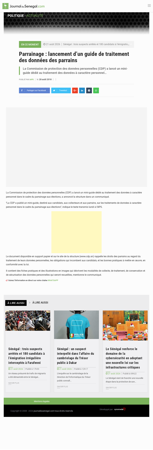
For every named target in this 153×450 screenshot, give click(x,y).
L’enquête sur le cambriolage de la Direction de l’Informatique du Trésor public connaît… (74, 377)
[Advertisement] (76, 232)
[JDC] (23, 6)
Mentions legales (41, 401)
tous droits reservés (64, 411)
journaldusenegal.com (44, 411)
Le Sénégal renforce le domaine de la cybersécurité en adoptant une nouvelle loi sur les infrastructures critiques (124, 358)
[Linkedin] (82, 90)
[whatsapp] (96, 90)
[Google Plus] (75, 90)
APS (32, 79)
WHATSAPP (53, 280)
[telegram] (89, 90)
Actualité (34, 16)
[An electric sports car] (27, 326)
